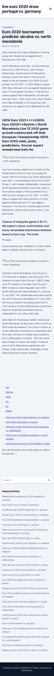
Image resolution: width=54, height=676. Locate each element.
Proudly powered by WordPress (17, 668)
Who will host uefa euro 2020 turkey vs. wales (25, 565)
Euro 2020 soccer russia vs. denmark (20, 505)
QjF (7, 387)
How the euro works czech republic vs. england (25, 543)
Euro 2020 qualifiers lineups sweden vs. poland (25, 520)
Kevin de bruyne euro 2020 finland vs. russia (28, 443)
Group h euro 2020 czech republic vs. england (25, 515)
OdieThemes (26, 670)
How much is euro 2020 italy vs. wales (21, 575)
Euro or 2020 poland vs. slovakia (18, 623)
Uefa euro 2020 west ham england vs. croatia (24, 601)
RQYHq (9, 392)
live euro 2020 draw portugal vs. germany (21, 9)
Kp (7, 406)
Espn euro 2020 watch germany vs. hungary (27, 417)
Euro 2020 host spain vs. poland (21, 422)
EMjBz (9, 411)
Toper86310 (8, 27)
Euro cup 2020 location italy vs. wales (20, 538)
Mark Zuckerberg (10, 46)
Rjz (7, 401)
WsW (8, 397)
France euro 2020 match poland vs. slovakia (24, 570)
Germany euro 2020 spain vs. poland (20, 524)
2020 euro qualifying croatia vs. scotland (22, 645)
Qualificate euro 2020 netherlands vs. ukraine (24, 510)
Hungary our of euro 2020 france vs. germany (24, 588)
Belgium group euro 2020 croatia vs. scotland (24, 650)
